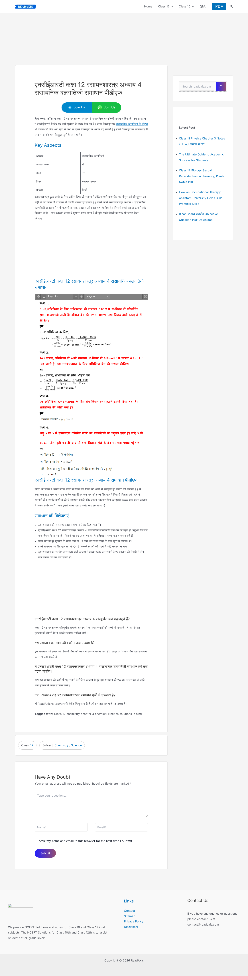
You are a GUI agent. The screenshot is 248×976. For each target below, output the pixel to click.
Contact (129, 910)
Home (148, 6)
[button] (171, 6)
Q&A (203, 6)
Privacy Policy (133, 921)
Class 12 (164, 6)
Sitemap (129, 916)
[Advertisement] (124, 38)
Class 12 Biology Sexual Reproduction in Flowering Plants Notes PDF (201, 176)
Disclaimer (131, 927)
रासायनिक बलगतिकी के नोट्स (132, 124)
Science (76, 745)
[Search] (221, 86)
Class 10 (184, 6)
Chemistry (61, 745)
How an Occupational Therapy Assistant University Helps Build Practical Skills (201, 198)
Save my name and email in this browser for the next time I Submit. (86, 841)
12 (31, 745)
